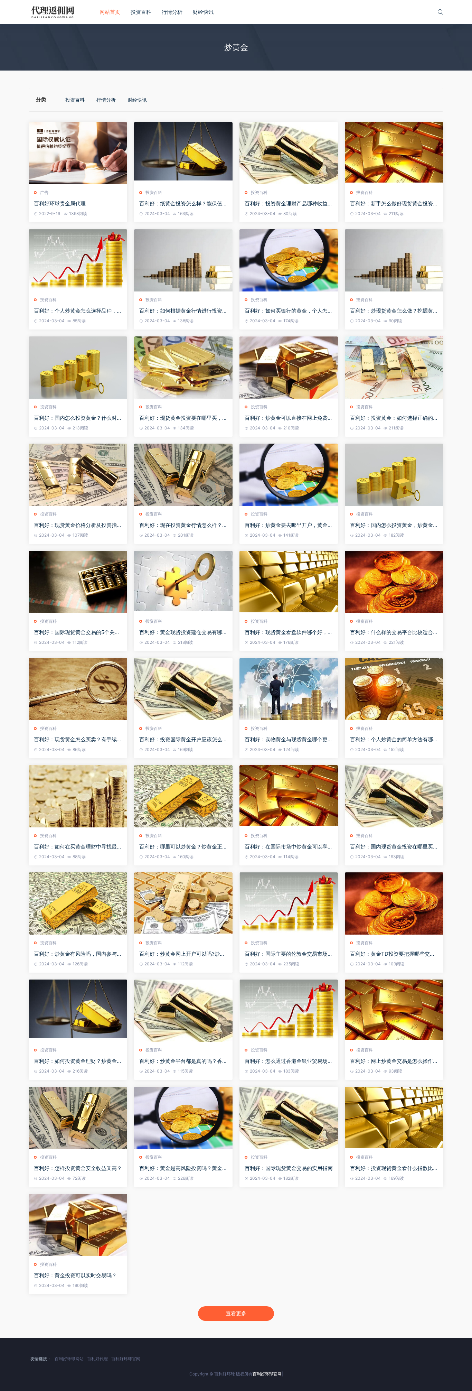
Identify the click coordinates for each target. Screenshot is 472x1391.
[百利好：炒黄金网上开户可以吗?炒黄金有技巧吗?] (183, 903)
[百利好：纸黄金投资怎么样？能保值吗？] (183, 153)
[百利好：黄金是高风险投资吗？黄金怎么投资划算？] (183, 1118)
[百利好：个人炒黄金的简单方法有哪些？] (394, 689)
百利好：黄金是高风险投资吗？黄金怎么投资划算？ (183, 1168)
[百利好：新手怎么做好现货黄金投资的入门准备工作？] (394, 153)
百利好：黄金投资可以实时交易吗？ (75, 1275)
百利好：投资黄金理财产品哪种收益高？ (286, 203)
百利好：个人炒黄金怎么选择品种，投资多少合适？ (78, 310)
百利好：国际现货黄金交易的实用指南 (289, 1168)
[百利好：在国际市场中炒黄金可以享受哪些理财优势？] (288, 796)
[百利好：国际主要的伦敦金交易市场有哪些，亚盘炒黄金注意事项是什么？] (288, 903)
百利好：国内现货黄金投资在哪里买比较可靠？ (394, 846)
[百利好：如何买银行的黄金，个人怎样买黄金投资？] (288, 260)
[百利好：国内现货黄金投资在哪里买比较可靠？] (394, 796)
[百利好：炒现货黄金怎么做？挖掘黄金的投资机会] (394, 260)
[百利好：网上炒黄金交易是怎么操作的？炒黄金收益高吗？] (394, 1011)
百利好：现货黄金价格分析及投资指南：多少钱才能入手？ (75, 525)
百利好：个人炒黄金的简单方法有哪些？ (391, 739)
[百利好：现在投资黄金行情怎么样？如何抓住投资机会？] (183, 475)
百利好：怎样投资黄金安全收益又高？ (78, 1168)
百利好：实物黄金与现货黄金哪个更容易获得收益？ (289, 739)
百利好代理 (97, 1358)
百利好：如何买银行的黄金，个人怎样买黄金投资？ (289, 310)
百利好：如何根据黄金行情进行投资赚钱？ (183, 310)
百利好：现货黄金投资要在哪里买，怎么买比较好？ (183, 418)
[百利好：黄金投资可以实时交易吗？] (78, 1225)
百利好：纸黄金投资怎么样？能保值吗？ (180, 203)
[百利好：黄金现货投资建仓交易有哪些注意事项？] (183, 582)
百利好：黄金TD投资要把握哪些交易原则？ (392, 953)
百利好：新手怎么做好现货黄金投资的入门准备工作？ (394, 203)
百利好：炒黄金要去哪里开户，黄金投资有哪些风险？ (289, 525)
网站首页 (110, 12)
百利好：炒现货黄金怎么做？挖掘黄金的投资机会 (394, 310)
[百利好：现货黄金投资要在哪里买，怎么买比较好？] (183, 367)
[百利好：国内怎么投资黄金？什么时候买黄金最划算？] (78, 367)
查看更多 (236, 1313)
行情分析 (172, 12)
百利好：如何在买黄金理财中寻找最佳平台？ (78, 846)
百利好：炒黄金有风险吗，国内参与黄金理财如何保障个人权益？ (78, 953)
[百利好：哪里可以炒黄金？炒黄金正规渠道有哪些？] (183, 796)
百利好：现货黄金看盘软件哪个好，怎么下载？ (289, 632)
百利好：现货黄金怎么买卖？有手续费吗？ (78, 739)
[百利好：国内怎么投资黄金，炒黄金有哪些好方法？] (394, 475)
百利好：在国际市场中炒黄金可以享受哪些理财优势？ (289, 846)
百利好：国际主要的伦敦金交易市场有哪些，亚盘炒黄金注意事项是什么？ (289, 953)
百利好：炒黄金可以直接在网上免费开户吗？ (289, 418)
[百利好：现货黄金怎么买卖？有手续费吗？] (78, 689)
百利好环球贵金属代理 (60, 203)
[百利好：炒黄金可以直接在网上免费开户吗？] (288, 367)
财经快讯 (203, 12)
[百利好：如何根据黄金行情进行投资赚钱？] (183, 260)
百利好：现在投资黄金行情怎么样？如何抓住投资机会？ (183, 525)
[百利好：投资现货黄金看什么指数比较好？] (394, 1118)
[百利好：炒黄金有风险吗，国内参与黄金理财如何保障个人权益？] (78, 903)
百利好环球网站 (69, 1358)
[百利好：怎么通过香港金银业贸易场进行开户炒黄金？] (288, 1011)
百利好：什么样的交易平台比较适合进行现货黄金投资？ (394, 632)
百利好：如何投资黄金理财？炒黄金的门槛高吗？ (78, 1061)
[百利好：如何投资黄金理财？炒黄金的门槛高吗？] (78, 1011)
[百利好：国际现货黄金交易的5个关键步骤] (78, 582)
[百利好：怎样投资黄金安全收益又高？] (78, 1118)
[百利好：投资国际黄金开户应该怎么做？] (183, 689)
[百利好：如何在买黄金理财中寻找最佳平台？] (78, 796)
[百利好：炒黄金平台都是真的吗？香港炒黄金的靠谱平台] (183, 1011)
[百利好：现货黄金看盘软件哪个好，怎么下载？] (288, 582)
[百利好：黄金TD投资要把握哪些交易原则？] (394, 903)
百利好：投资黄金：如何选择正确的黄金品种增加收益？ (394, 418)
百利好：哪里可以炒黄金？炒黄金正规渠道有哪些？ (183, 846)
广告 (44, 192)
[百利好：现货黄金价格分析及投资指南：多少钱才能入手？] (78, 475)
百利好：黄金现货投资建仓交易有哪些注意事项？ (183, 632)
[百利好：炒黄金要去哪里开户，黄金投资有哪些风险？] (288, 475)
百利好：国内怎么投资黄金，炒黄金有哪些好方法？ (394, 525)
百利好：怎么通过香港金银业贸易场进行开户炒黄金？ (289, 1061)
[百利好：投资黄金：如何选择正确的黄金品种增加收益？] (394, 367)
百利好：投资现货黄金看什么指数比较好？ (394, 1168)
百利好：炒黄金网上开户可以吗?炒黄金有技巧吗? (182, 953)
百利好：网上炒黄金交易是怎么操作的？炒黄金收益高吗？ (391, 1061)
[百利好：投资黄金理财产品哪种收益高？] (288, 153)
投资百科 (141, 12)
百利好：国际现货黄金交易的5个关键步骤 (77, 632)
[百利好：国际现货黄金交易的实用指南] (288, 1118)
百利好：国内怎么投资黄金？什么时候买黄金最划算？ (78, 418)
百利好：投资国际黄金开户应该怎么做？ (180, 739)
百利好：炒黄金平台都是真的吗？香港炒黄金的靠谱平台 (183, 1061)
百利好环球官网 (125, 1358)
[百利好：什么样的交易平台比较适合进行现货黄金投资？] (394, 582)
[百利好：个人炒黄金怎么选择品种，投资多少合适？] (78, 260)
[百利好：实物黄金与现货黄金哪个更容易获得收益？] (288, 689)
